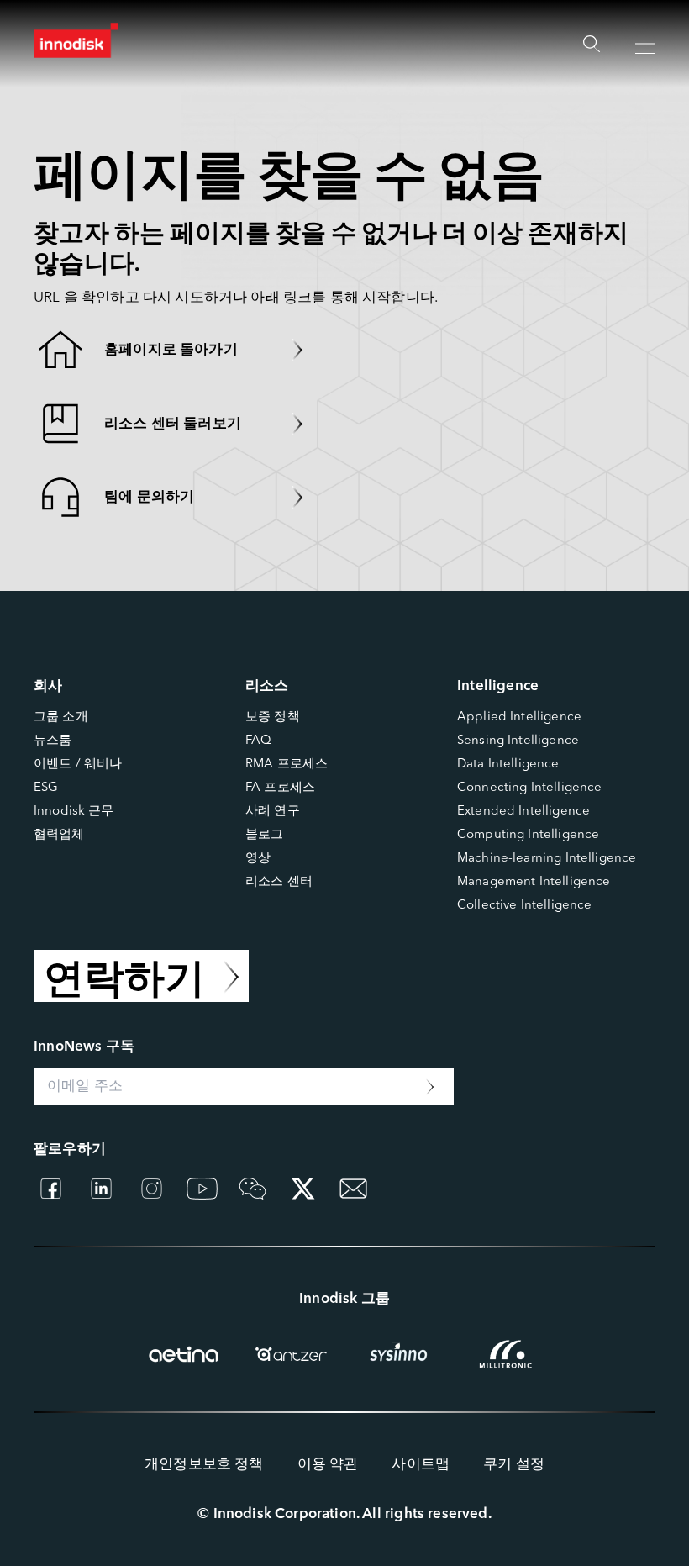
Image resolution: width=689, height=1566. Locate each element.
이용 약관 (328, 1465)
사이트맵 (421, 1465)
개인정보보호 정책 (204, 1465)
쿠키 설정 (513, 1465)
